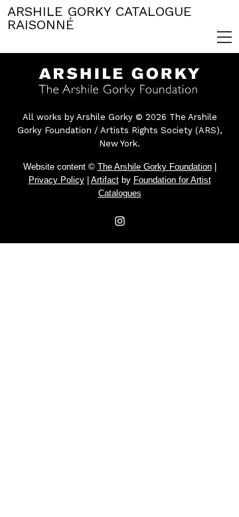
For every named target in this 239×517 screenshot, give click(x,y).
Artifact (105, 180)
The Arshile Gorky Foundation (155, 167)
